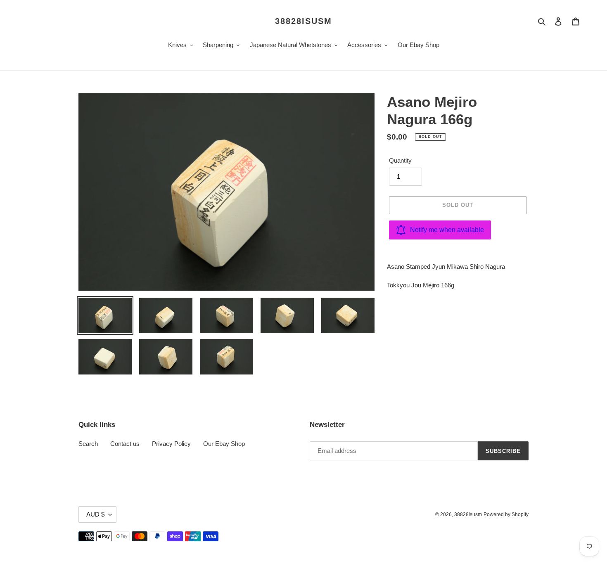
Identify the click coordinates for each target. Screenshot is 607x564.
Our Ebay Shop (224, 443)
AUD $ (95, 514)
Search (88, 443)
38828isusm (303, 21)
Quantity (400, 160)
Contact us (125, 443)
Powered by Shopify (506, 514)
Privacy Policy (171, 443)
